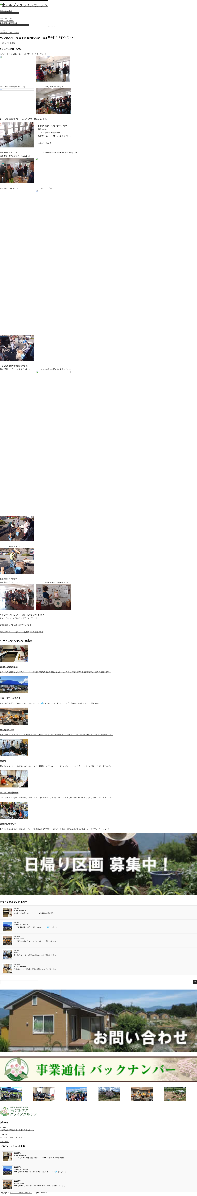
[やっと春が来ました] (49, 1094)
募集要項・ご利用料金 (8, 23)
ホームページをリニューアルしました (14, 1137)
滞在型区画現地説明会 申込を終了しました (17, 1130)
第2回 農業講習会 (9, 667)
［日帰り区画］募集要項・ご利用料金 (14, 25)
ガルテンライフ (6, 11)
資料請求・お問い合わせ (9, 33)
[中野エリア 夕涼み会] (147, 1094)
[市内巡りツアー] (82, 1094)
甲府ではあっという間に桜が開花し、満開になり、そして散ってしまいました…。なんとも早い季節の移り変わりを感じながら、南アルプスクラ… (56, 798)
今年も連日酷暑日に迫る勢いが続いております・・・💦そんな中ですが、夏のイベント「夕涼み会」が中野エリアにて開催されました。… (53, 703)
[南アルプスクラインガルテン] (24, 5)
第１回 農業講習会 (9, 792)
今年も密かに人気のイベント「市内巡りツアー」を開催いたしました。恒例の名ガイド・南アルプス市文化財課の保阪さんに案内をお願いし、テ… (56, 735)
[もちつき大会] (180, 1094)
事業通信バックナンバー (9, 13)
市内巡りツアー (7, 730)
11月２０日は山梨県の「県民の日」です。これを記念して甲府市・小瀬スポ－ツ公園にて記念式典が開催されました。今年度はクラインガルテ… (55, 829)
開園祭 (3, 761)
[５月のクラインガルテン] (114, 1094)
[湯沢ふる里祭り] (16, 1094)
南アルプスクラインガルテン (21, 1193)
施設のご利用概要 (7, 21)
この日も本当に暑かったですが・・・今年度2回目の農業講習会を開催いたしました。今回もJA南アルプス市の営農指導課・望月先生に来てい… (55, 672)
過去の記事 (4, 1142)
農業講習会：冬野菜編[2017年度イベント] (16, 625)
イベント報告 (10, 43)
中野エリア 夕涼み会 (10, 698)
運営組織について (7, 18)
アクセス (3, 30)
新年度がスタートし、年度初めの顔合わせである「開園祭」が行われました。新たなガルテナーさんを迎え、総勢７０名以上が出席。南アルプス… (56, 766)
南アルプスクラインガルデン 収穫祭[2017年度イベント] (22, 632)
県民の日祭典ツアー (9, 824)
